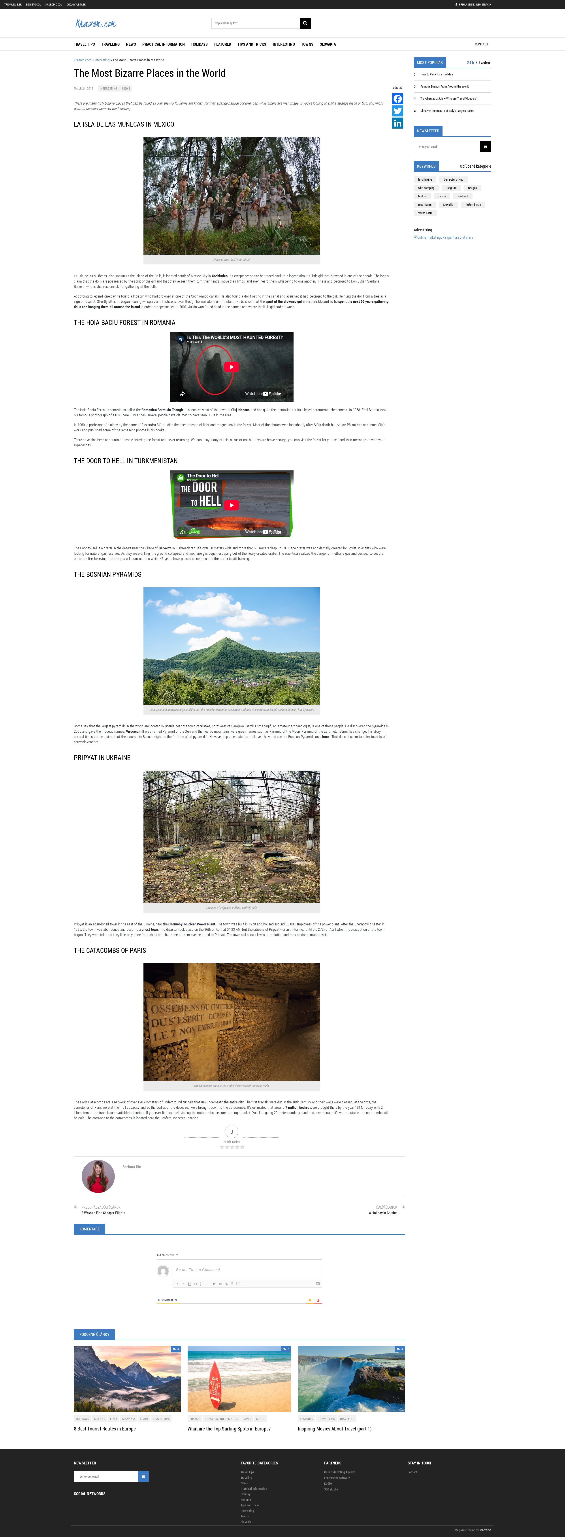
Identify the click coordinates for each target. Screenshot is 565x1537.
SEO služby (331, 1489)
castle (442, 196)
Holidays (199, 44)
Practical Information (163, 44)
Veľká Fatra (425, 213)
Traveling (110, 44)
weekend (463, 196)
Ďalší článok (383, 1210)
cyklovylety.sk (76, 4)
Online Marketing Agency (339, 1472)
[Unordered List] (208, 1284)
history (422, 196)
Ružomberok (473, 204)
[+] (238, 1283)
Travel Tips (84, 44)
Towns (307, 44)
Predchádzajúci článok (103, 1210)
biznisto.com (33, 4)
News (131, 44)
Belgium (451, 188)
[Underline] (189, 1284)
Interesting (284, 44)
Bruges (472, 188)
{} (232, 1283)
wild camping (426, 188)
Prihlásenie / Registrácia (474, 4)
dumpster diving (453, 179)
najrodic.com (53, 4)
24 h (470, 62)
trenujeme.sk (13, 4)
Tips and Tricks (251, 44)
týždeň (484, 62)
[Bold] (177, 1284)
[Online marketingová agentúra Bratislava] (443, 236)
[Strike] (195, 1284)
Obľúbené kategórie (475, 166)
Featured (222, 44)
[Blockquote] (214, 1284)
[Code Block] (220, 1284)
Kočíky (328, 1484)
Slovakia (328, 44)
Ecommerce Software (337, 1478)
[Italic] (183, 1284)
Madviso (485, 1530)
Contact (481, 44)
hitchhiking (425, 179)
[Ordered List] (202, 1284)
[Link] (226, 1284)
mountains (424, 204)
